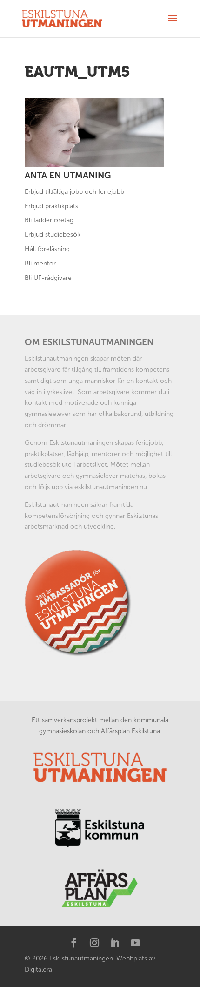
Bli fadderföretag (49, 220)
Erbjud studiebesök (52, 234)
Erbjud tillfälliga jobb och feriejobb (74, 192)
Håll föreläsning (47, 249)
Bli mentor (40, 263)
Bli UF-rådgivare (48, 278)
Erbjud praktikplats (51, 206)
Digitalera (38, 969)
